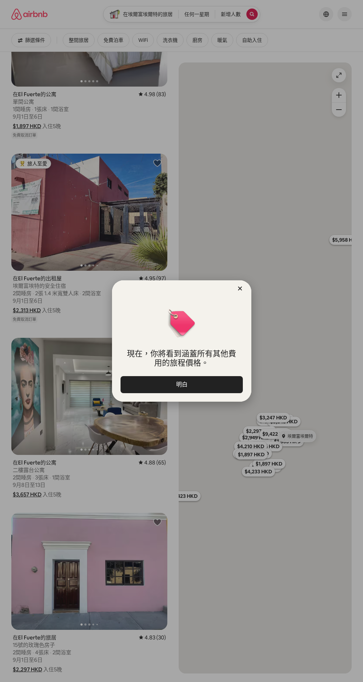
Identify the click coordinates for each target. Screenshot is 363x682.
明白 (181, 384)
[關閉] (240, 288)
